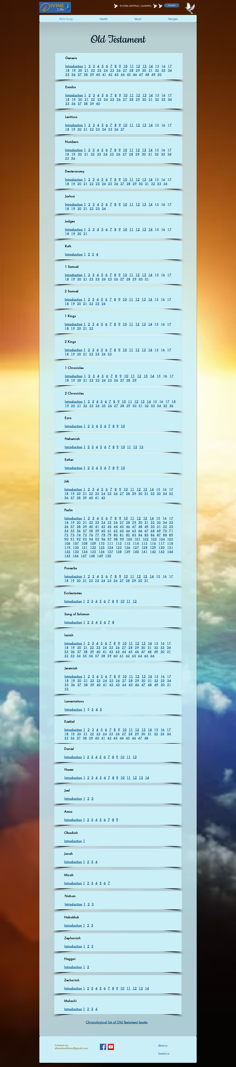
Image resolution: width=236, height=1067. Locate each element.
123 (102, 548)
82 (128, 535)
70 (165, 531)
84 (140, 535)
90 (66, 539)
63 (122, 531)
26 (119, 70)
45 (129, 75)
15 (157, 66)
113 (127, 543)
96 (103, 539)
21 (87, 70)
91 (72, 539)
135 (93, 552)
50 (159, 75)
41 (104, 75)
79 (110, 535)
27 (125, 70)
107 (76, 543)
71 (171, 531)
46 (135, 75)
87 (159, 535)
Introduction (74, 66)
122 (93, 548)
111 (110, 543)
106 (67, 543)
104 (162, 539)
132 (67, 552)
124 (110, 548)
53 (171, 527)
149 (100, 556)
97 (110, 539)
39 (92, 75)
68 (153, 531)
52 (165, 527)
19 (74, 70)
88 (165, 535)
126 (127, 548)
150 (108, 556)
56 (79, 531)
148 (92, 556)
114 (136, 543)
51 (159, 527)
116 (153, 543)
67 (146, 531)
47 (141, 75)
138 (119, 552)
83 (134, 535)
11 (132, 66)
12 (138, 66)
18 (67, 70)
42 (110, 75)
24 (106, 70)
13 (144, 66)
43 (116, 75)
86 (153, 535)
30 (144, 70)
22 (93, 70)
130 (161, 548)
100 (129, 539)
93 (85, 539)
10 (125, 66)
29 (138, 70)
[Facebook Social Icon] (103, 1047)
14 (151, 66)
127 (136, 548)
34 (170, 70)
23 (99, 70)
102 (146, 539)
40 (98, 75)
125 (119, 548)
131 (170, 548)
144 (170, 552)
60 (103, 531)
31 (151, 70)
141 (144, 552)
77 (97, 535)
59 (97, 531)
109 (93, 543)
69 (159, 531)
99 (122, 539)
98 (116, 539)
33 (164, 70)
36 (73, 75)
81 (122, 535)
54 (66, 531)
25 (112, 70)
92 (79, 539)
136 (102, 552)
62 (116, 531)
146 (76, 556)
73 (72, 535)
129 (153, 548)
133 (76, 552)
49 (153, 75)
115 (144, 543)
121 (85, 548)
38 (86, 75)
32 (157, 70)
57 (85, 531)
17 (170, 66)
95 (97, 539)
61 (110, 531)
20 (80, 70)
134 (85, 552)
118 (170, 543)
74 (79, 535)
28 (131, 70)
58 (91, 531)
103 (154, 539)
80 (116, 535)
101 (137, 539)
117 (161, 543)
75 (85, 535)
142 (153, 552)
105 (170, 539)
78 (103, 535)
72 (66, 535)
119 (68, 548)
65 (134, 531)
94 (91, 539)
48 (147, 75)
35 (67, 75)
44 (123, 75)
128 (144, 548)
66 (140, 531)
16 (164, 66)
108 (85, 543)
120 (76, 548)
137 (110, 552)
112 (119, 543)
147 (84, 556)
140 (136, 552)
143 (161, 552)
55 (72, 531)
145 (67, 556)
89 (171, 535)
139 (127, 552)
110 (102, 543)
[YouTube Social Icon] (111, 1047)
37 (80, 75)
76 (91, 535)
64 (128, 531)
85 (146, 535)
